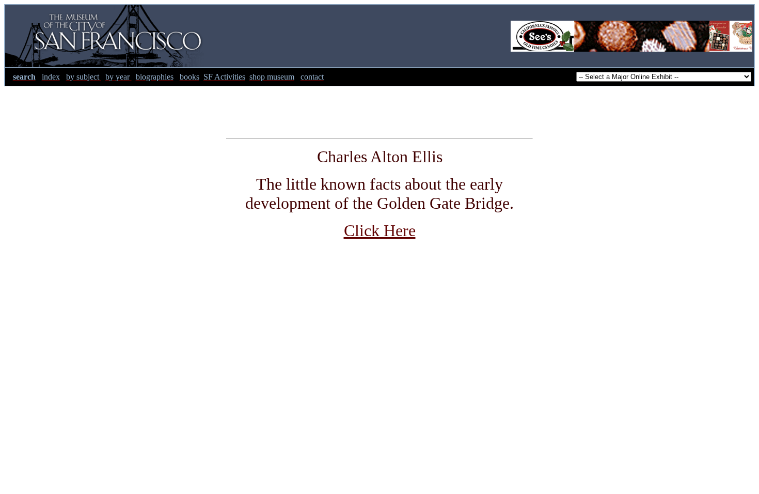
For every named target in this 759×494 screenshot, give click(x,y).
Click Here (380, 230)
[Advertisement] (379, 109)
